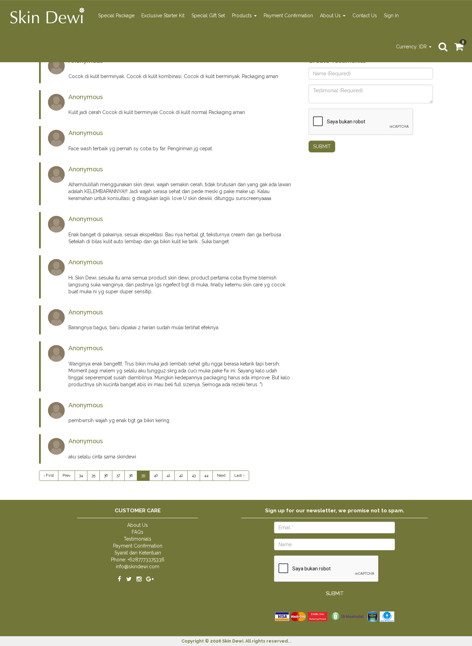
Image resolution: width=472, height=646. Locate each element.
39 (143, 475)
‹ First (49, 475)
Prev (66, 475)
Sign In (391, 15)
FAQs (137, 532)
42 (181, 475)
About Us (137, 525)
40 (156, 475)
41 (168, 475)
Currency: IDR (412, 46)
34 (81, 475)
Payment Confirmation (288, 15)
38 (131, 475)
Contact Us (364, 15)
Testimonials (137, 539)
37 (118, 475)
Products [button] (242, 15)
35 (93, 475)
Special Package (116, 15)
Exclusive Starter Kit (163, 15)
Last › (239, 475)
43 (194, 475)
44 (206, 475)
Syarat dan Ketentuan (137, 552)
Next (221, 475)
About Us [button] (331, 15)
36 (106, 475)
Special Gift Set (208, 15)
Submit (322, 146)
